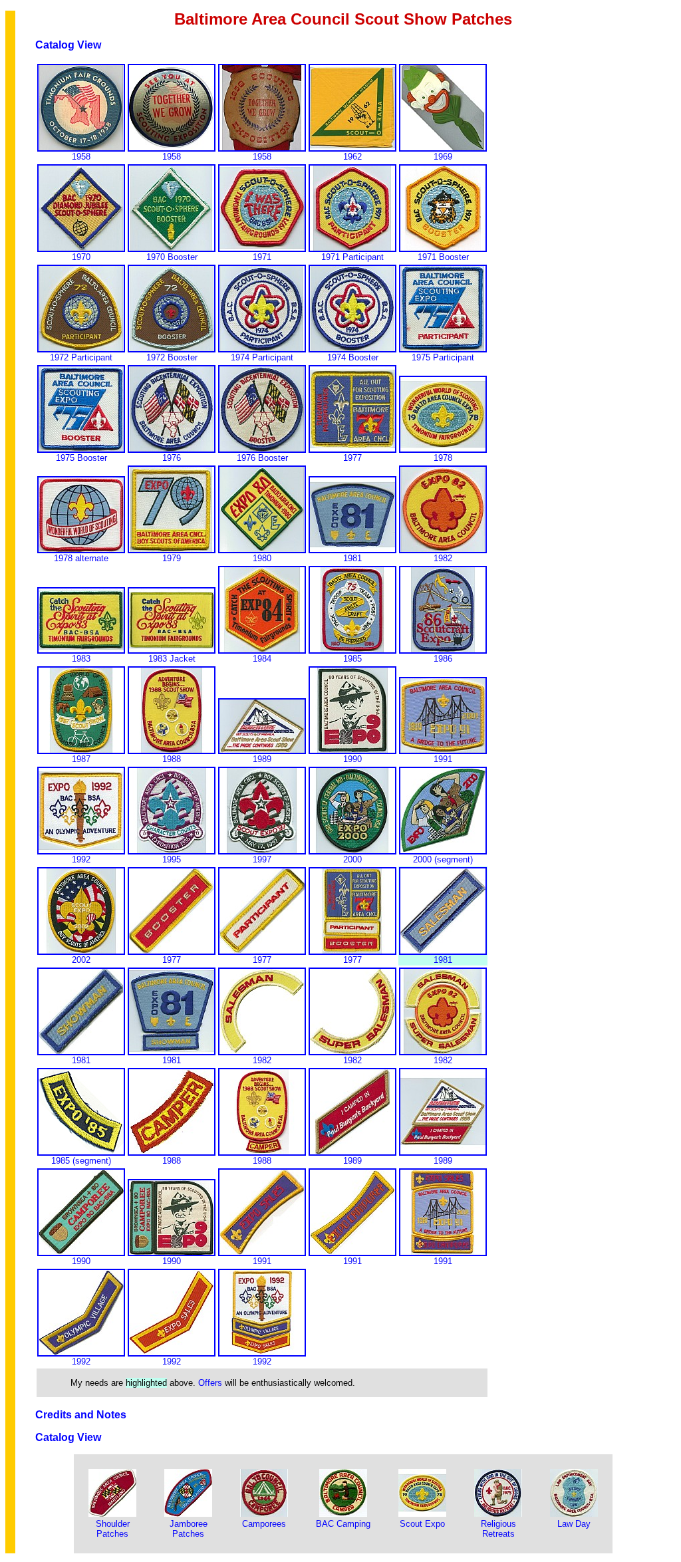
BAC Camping (343, 1524)
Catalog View (68, 45)
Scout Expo (422, 1524)
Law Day (574, 1524)
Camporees (264, 1524)
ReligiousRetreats (498, 1529)
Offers (210, 1383)
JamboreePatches (188, 1529)
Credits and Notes (80, 1414)
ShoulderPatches (113, 1529)
